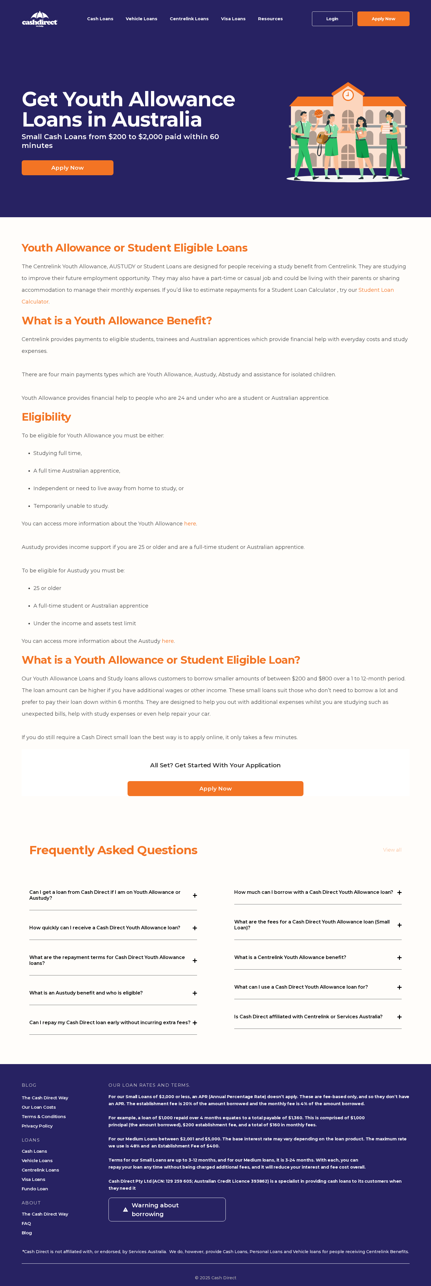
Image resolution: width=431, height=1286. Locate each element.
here (190, 523)
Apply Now (67, 167)
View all (392, 850)
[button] (100, 19)
